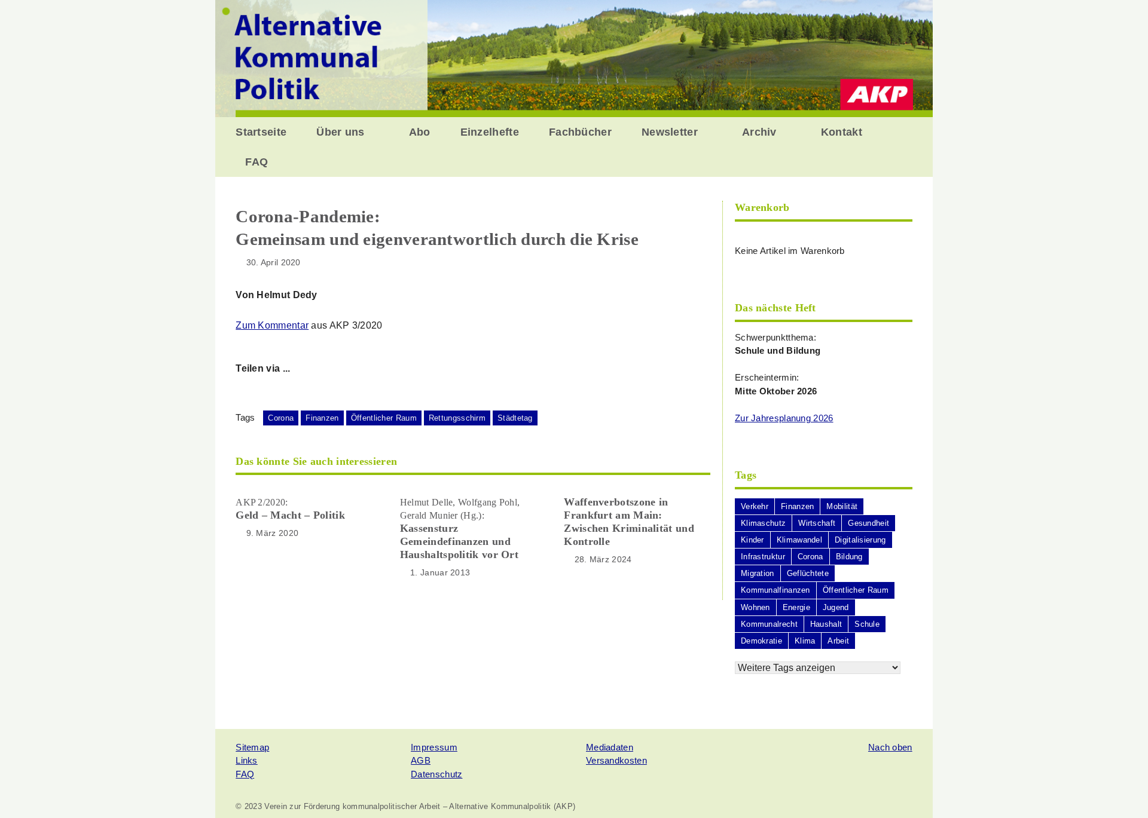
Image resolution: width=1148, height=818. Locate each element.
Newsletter (670, 132)
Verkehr (754, 506)
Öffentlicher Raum (384, 417)
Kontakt (841, 132)
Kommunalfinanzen (775, 590)
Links (247, 760)
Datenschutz (436, 774)
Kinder (752, 539)
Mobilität (841, 506)
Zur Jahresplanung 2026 (784, 418)
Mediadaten (609, 747)
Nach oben (890, 747)
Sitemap (252, 747)
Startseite (261, 132)
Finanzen (322, 417)
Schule (867, 624)
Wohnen (755, 607)
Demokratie (761, 640)
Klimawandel (799, 539)
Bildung (849, 556)
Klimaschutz (763, 523)
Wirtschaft (816, 523)
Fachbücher (580, 132)
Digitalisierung (860, 539)
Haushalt (826, 624)
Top (1119, 789)
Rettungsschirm (457, 417)
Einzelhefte (489, 132)
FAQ (256, 162)
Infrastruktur (763, 556)
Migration (757, 573)
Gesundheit (868, 523)
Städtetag (515, 417)
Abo (419, 132)
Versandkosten (616, 760)
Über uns (340, 132)
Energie (796, 607)
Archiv (759, 132)
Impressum (434, 747)
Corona (281, 417)
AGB (420, 760)
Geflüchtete (808, 573)
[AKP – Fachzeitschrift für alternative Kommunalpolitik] (574, 58)
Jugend (836, 607)
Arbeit (838, 640)
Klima (805, 640)
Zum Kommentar (272, 325)
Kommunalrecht (769, 624)
